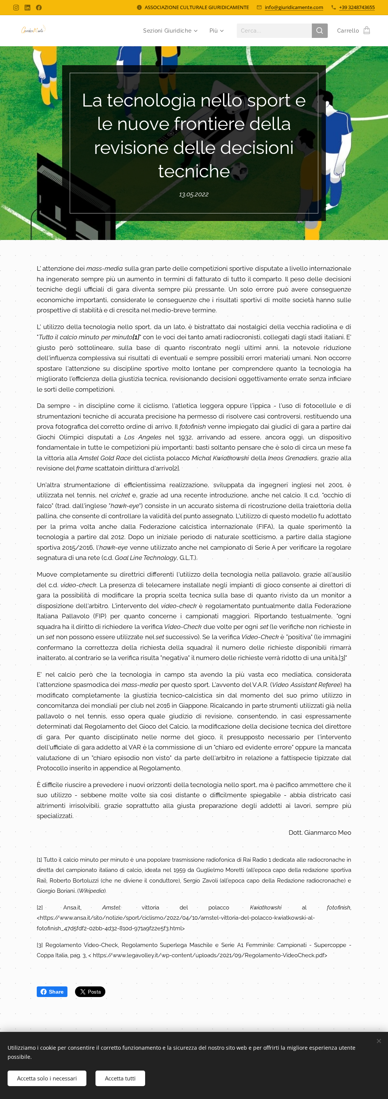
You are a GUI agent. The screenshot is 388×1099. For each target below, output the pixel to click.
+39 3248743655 (357, 7)
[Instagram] (16, 7)
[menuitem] (170, 30)
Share (56, 992)
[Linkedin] (27, 7)
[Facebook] (39, 7)
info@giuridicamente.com (294, 7)
